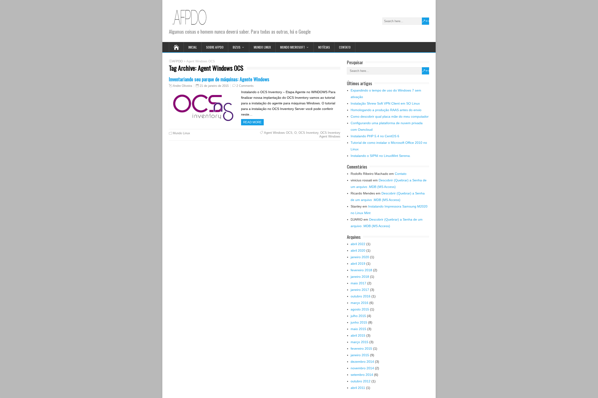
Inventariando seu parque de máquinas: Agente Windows (219, 79)
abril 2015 (358, 335)
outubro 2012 (360, 381)
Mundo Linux (262, 47)
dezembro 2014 (362, 361)
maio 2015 (358, 329)
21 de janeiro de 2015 (214, 86)
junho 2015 (359, 322)
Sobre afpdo (215, 47)
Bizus (236, 47)
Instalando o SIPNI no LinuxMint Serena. (381, 156)
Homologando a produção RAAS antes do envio (386, 110)
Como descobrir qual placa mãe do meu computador (390, 116)
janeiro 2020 (360, 257)
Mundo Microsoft (292, 47)
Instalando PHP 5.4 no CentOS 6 (375, 136)
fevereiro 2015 (361, 348)
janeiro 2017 (360, 290)
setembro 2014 (362, 375)
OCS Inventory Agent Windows (329, 134)
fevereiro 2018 (361, 270)
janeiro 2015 (360, 355)
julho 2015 (358, 316)
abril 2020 (358, 250)
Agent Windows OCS (278, 132)
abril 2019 (358, 263)
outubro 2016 (360, 296)
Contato (345, 47)
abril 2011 (358, 388)
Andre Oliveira (182, 86)
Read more (252, 122)
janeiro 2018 (360, 276)
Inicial (192, 47)
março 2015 (359, 342)
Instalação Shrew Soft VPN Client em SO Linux (385, 103)
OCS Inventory (308, 132)
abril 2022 (358, 244)
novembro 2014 (362, 368)
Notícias (324, 47)
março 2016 (359, 303)
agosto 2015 (360, 309)
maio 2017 (358, 283)
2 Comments (245, 86)
